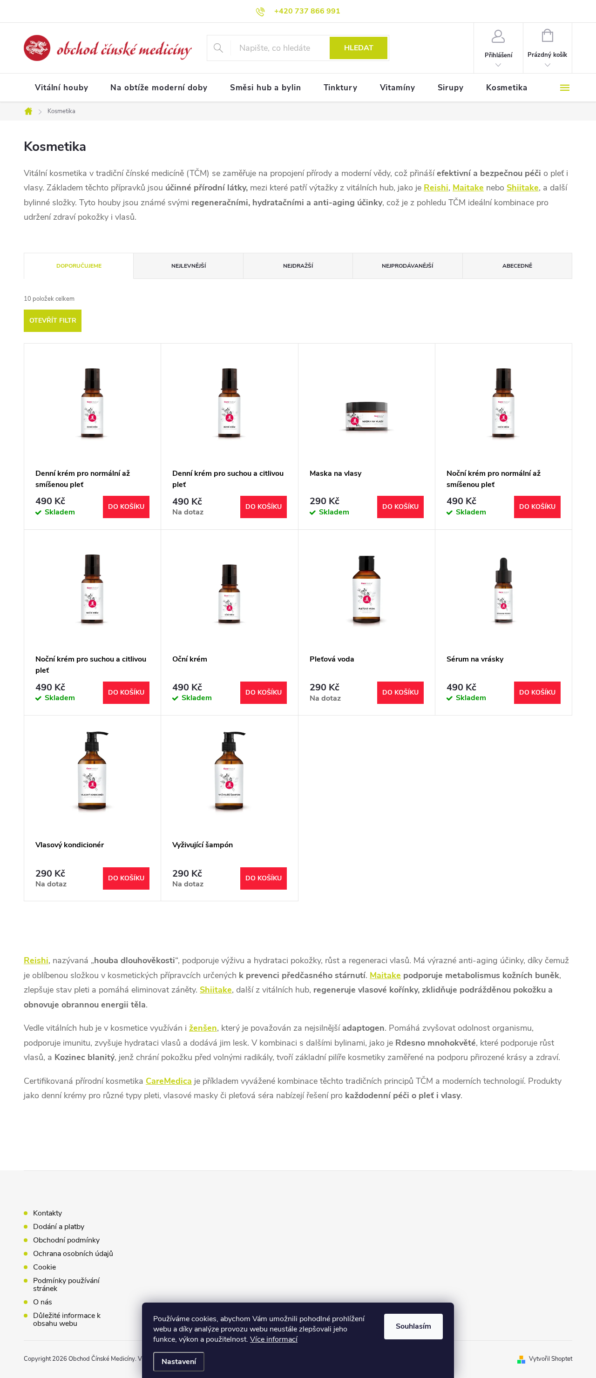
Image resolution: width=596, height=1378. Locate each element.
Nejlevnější (188, 266)
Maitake (468, 187)
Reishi (436, 187)
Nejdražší (298, 266)
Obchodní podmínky (66, 1240)
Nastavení (179, 1362)
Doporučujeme (79, 266)
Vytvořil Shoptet (550, 1359)
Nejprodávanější (407, 266)
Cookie (44, 1267)
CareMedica (169, 1081)
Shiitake (523, 187)
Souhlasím (413, 1326)
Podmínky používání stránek (66, 1285)
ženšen (203, 1028)
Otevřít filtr (52, 320)
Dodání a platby (58, 1227)
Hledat (358, 48)
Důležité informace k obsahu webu (67, 1319)
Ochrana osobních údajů (73, 1254)
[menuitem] (61, 88)
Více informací (274, 1339)
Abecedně (517, 266)
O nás (42, 1302)
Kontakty (47, 1213)
